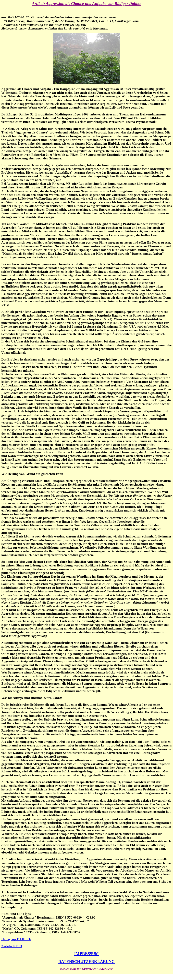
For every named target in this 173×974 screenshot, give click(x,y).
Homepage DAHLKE (16, 939)
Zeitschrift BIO (11, 946)
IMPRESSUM (86, 953)
